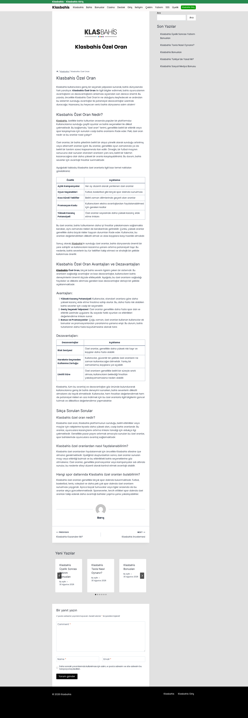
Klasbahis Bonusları (171, 52)
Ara (159, 12)
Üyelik (175, 7)
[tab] (95, 594)
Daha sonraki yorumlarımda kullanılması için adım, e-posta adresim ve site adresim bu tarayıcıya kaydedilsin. (100, 667)
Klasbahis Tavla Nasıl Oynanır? (98, 569)
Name (61, 659)
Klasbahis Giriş (188, 7)
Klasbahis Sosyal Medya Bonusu (178, 66)
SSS (167, 7)
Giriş (129, 7)
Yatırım (159, 7)
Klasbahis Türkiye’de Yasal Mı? (177, 59)
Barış (100, 518)
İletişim (139, 7)
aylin (64, 581)
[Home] (57, 71)
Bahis (89, 7)
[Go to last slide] (59, 576)
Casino (111, 7)
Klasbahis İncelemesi (133, 534)
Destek (121, 7)
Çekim (149, 7)
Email (107, 659)
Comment (64, 624)
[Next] (142, 576)
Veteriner (115, 710)
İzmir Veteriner (130, 710)
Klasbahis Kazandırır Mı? (69, 534)
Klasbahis (78, 7)
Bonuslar (99, 7)
